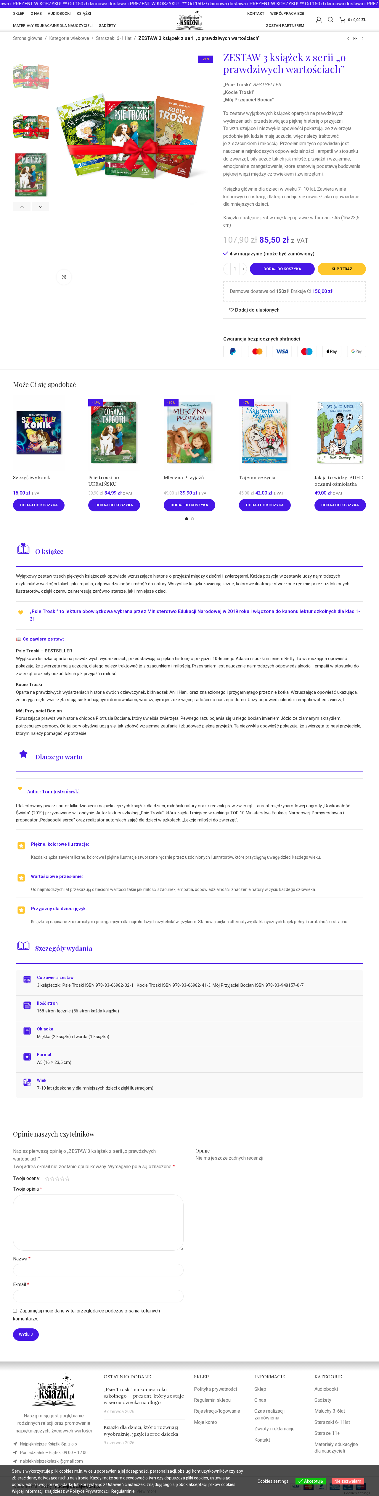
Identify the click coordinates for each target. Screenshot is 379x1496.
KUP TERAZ (342, 269)
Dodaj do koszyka (282, 269)
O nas (260, 1400)
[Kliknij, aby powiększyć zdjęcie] (64, 277)
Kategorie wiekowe (69, 38)
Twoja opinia (27, 1189)
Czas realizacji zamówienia (269, 1414)
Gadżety (322, 1400)
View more (146, 1491)
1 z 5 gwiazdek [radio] (47, 1178)
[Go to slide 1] (186, 518)
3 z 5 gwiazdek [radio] (57, 1178)
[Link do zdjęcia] (54, 1389)
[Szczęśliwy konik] (39, 433)
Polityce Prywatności (89, 1491)
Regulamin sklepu (212, 1400)
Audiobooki (326, 1389)
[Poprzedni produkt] (348, 38)
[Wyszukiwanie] (331, 19)
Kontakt (262, 1440)
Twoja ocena (26, 1178)
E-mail (21, 1284)
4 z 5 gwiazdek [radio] (62, 1178)
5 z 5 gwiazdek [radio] (67, 1178)
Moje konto (205, 1422)
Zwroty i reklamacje (274, 1429)
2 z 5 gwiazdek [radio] (52, 1178)
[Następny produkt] (362, 38)
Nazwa (21, 1259)
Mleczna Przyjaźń (184, 477)
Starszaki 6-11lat (113, 38)
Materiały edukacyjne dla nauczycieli (336, 1448)
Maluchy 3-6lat (329, 1411)
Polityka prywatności (215, 1389)
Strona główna (27, 38)
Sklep (260, 1389)
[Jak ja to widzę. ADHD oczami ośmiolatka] (340, 433)
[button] (21, 206)
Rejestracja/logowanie (217, 1411)
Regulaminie (123, 1491)
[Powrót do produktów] (355, 38)
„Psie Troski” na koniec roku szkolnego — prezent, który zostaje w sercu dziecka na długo (144, 1396)
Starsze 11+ (327, 1433)
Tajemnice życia (257, 477)
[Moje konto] (319, 19)
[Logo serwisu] (190, 19)
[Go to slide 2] (192, 518)
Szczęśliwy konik (31, 477)
